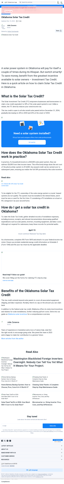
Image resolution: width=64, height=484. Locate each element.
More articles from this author (12, 339)
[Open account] (58, 2)
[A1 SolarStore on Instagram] (7, 441)
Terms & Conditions (42, 474)
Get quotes (32, 142)
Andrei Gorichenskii (13, 31)
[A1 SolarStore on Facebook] (2, 441)
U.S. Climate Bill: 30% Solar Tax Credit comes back (12, 184)
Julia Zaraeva (13, 322)
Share (57, 31)
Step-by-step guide (8, 280)
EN (27, 470)
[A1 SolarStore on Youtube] (10, 441)
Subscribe (53, 426)
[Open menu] (2, 2)
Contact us (38, 476)
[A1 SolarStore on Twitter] (5, 441)
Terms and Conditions (48, 431)
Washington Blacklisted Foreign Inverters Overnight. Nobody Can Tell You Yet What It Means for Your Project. (38, 362)
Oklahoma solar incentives (17, 314)
